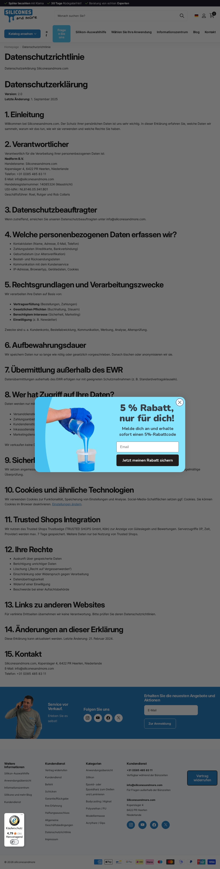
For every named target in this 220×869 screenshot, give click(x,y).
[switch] (14, 841)
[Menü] (21, 815)
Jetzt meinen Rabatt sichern (147, 460)
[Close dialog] (179, 402)
